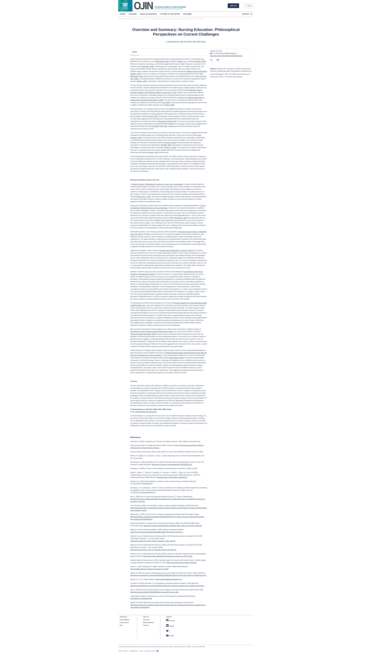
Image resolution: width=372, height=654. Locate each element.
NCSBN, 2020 (166, 145)
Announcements (124, 622)
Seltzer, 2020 (169, 105)
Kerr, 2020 (134, 79)
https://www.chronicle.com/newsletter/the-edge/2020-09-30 (172, 464)
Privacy (141, 651)
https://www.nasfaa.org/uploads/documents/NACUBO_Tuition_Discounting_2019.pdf (173, 526)
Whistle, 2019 (141, 81)
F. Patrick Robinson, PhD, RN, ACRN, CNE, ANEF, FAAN (186, 41)
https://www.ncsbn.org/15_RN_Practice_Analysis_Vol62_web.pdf (152, 541)
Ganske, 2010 (153, 152)
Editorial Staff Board (148, 622)
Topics (122, 14)
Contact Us (146, 625)
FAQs (121, 625)
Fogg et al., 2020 (170, 147)
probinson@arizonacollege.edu (146, 412)
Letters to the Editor (170, 14)
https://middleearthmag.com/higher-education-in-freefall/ (149, 569)
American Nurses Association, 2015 (143, 334)
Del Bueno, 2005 (181, 218)
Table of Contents (148, 14)
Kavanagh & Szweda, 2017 (167, 121)
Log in (249, 6)
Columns (133, 14)
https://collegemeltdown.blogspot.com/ (169, 579)
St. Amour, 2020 (169, 142)
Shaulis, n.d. (181, 61)
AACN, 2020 (153, 116)
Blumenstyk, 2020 (162, 61)
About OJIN (146, 619)
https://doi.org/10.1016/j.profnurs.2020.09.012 (171, 477)
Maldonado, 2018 (137, 76)
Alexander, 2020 (147, 66)
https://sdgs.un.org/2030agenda (141, 598)
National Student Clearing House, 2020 (162, 92)
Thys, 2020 (165, 102)
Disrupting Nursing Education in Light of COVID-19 (176, 250)
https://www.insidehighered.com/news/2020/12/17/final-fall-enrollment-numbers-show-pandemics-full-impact (167, 586)
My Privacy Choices (150, 651)
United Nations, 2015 (176, 358)
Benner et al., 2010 (144, 196)
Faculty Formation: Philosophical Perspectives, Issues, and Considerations (157, 184)
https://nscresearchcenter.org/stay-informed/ (181, 562)
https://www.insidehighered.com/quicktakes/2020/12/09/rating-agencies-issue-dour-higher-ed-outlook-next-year (168, 575)
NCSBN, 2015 (158, 126)
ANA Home (187, 14)
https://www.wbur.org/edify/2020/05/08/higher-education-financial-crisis (154, 592)
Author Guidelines (125, 619)
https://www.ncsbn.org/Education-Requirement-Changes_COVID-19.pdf (167, 556)
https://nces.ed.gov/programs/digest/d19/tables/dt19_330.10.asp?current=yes (156, 532)
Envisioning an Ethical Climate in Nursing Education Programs (151, 331)
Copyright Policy (133, 651)
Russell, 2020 (200, 61)
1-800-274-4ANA (122, 651)
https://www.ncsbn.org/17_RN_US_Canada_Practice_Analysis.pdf (153, 550)
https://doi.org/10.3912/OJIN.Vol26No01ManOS (226, 56)
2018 (165, 126)
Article (134, 52)
